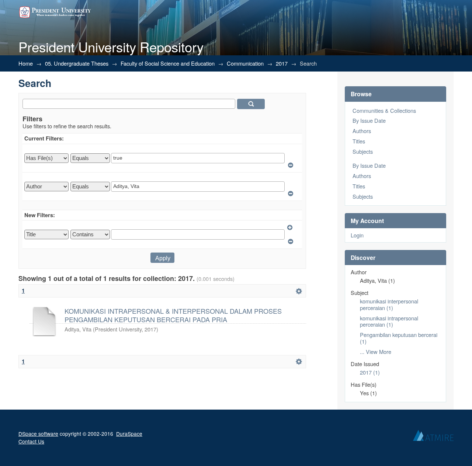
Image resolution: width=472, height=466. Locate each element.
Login (357, 235)
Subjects (363, 151)
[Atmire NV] (433, 437)
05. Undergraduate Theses (76, 63)
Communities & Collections (384, 110)
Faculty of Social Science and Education (168, 63)
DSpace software (38, 433)
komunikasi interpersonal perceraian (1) (389, 304)
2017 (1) (370, 372)
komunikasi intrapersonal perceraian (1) (389, 321)
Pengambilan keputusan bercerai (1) (398, 338)
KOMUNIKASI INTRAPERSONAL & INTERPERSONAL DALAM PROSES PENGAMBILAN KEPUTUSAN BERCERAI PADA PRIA (173, 315)
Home (25, 63)
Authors (362, 131)
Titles (359, 141)
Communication (245, 63)
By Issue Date (369, 120)
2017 (282, 63)
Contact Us (31, 441)
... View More (375, 351)
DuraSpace (129, 433)
